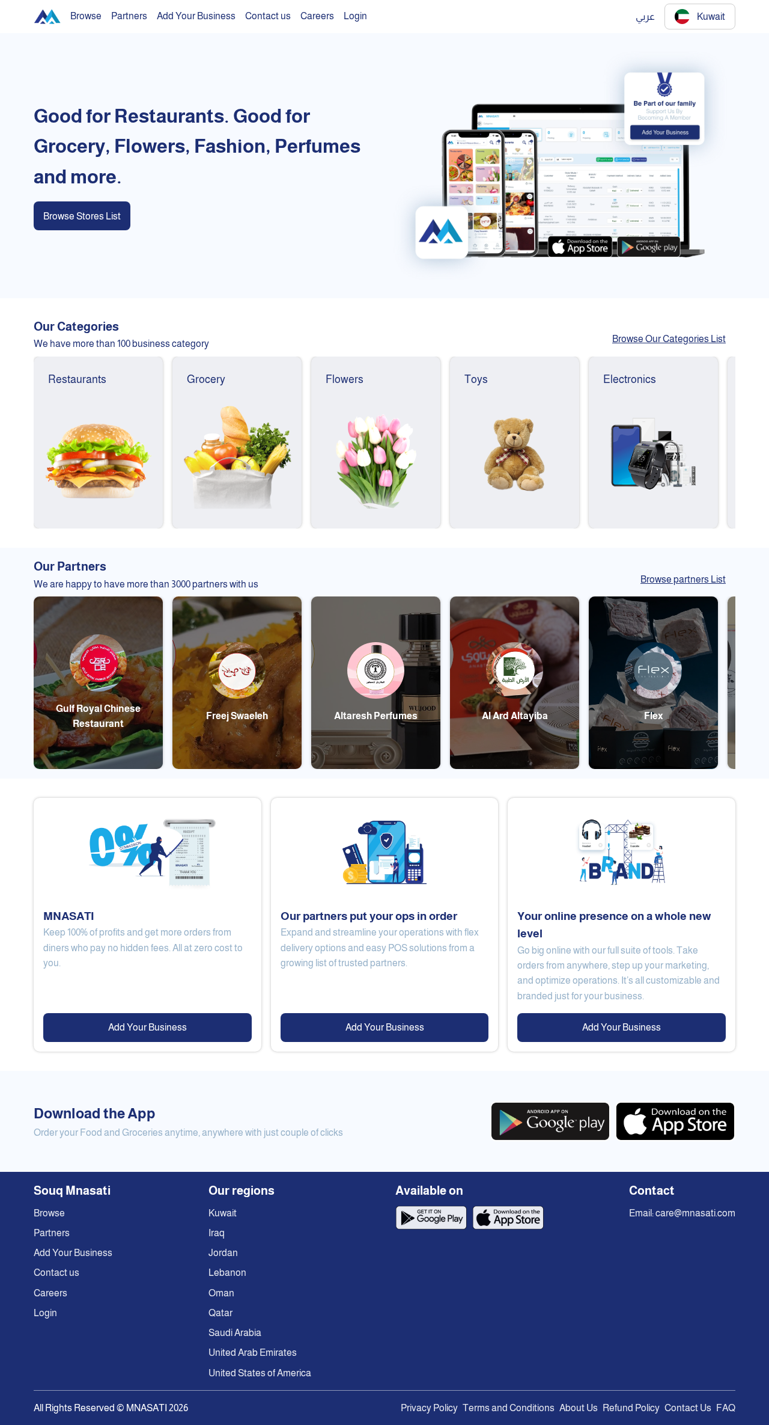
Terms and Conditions (509, 1408)
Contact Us (687, 1408)
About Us (578, 1408)
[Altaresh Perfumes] (375, 766)
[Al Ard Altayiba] (514, 766)
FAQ (725, 1408)
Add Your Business (147, 1027)
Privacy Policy (429, 1408)
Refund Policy (631, 1408)
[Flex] (653, 766)
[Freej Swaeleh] (237, 766)
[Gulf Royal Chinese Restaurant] (98, 766)
